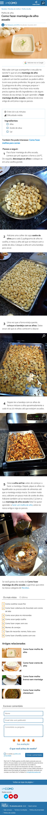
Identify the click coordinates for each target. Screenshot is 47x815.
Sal (10, 132)
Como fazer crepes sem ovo (16, 623)
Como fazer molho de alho (33, 651)
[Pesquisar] (43, 3)
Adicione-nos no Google (35, 63)
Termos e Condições (20, 810)
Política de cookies (9, 813)
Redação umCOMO (14, 25)
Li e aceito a (12, 755)
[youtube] (11, 796)
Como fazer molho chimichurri (31, 692)
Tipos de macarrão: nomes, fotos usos (20, 631)
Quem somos (32, 806)
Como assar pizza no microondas (18, 615)
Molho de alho (26, 9)
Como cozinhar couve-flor (15, 604)
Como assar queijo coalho (15, 619)
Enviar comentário (34, 755)
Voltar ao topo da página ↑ (23, 782)
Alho (11, 124)
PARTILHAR (36, 5)
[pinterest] (15, 796)
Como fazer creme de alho (33, 665)
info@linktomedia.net (33, 772)
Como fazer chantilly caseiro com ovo (20, 635)
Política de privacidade (37, 810)
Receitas (4, 9)
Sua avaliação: (23, 744)
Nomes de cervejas (12, 627)
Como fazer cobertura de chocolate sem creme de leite (24, 609)
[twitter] (6, 796)
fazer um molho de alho (22, 505)
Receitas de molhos (14, 9)
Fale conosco (8, 810)
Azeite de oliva (15, 128)
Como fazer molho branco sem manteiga (33, 678)
